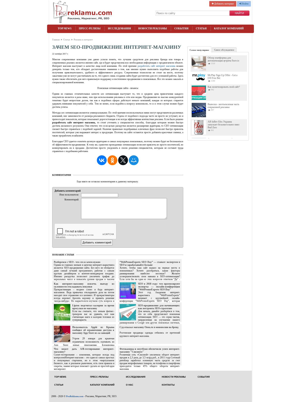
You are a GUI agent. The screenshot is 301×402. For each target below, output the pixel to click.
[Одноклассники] (112, 160)
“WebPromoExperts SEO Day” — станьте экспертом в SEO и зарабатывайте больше (150, 263)
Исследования (119, 28)
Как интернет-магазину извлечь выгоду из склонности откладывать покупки (84, 285)
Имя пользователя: (69, 194)
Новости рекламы (152, 28)
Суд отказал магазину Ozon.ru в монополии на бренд (149, 327)
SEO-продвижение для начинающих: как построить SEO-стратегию (159, 307)
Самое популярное (199, 50)
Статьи (201, 28)
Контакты (168, 385)
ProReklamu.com (74, 396)
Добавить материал (224, 3)
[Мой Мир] (134, 160)
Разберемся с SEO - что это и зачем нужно (77, 262)
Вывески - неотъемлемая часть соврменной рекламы (223, 106)
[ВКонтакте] (102, 160)
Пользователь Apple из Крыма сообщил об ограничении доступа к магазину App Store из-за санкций (93, 330)
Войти (244, 3)
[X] (123, 160)
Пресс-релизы (90, 28)
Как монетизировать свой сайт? (224, 86)
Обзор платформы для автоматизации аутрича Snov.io (223, 59)
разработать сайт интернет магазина (156, 66)
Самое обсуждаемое (224, 50)
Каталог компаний (229, 28)
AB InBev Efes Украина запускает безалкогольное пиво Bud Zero (223, 124)
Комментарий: (71, 199)
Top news (64, 28)
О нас (129, 385)
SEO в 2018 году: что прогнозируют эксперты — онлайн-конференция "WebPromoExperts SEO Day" (159, 286)
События (181, 28)
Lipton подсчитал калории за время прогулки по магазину (93, 307)
